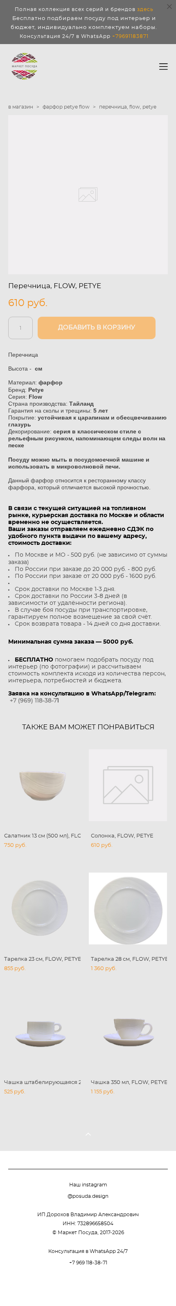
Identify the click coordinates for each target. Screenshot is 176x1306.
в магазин (20, 106)
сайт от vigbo (88, 1286)
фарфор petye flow (66, 106)
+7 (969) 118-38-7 (33, 701)
